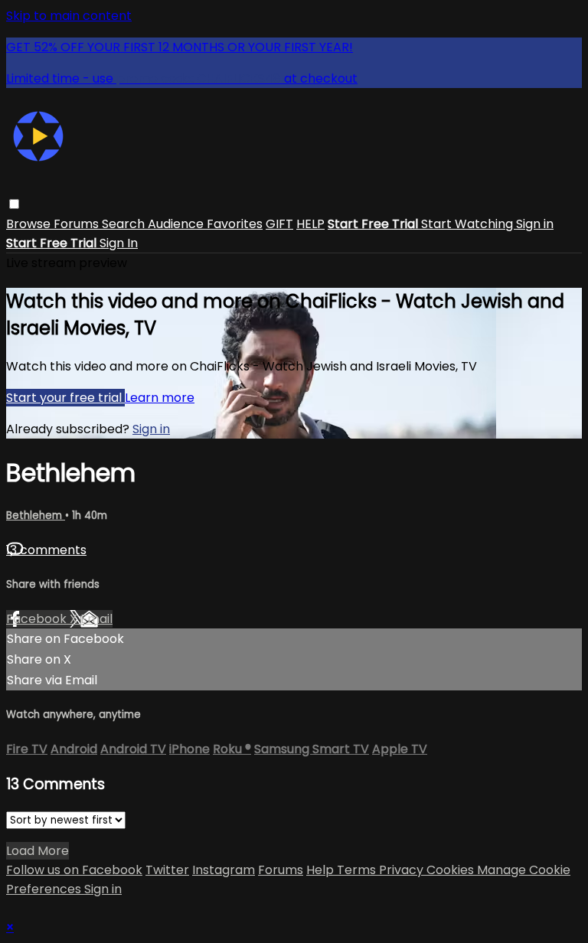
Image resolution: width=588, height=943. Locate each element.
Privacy (402, 870)
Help (321, 870)
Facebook (38, 619)
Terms (358, 870)
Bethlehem (35, 515)
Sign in (535, 224)
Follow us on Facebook (74, 870)
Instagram (223, 870)
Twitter (167, 870)
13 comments (46, 550)
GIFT (279, 224)
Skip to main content (69, 15)
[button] (14, 204)
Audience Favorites (205, 224)
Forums (78, 224)
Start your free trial (65, 397)
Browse (30, 224)
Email (96, 619)
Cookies (451, 870)
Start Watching (468, 224)
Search (125, 224)
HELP (310, 224)
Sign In (119, 243)
